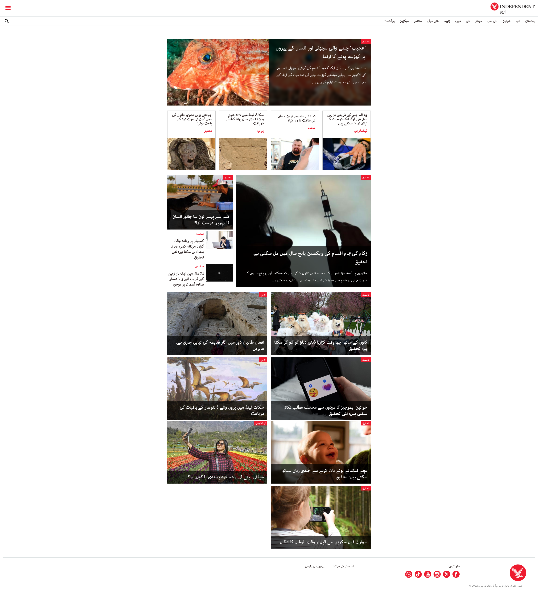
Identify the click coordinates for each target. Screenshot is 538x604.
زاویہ (447, 21)
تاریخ (263, 295)
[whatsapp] (408, 574)
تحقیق (365, 41)
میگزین (404, 21)
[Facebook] (456, 574)
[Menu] (8, 8)
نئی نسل (492, 21)
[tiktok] (418, 574)
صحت (311, 127)
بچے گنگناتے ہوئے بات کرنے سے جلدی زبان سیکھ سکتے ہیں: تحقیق (324, 474)
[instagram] (437, 574)
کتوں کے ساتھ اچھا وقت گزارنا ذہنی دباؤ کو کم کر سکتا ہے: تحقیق (320, 345)
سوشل (478, 21)
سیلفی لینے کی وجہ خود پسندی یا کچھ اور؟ (226, 477)
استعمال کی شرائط (343, 566)
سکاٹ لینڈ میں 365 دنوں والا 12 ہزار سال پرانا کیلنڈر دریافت (245, 119)
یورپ (260, 130)
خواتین (506, 21)
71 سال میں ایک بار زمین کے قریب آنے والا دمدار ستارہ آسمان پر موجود (186, 279)
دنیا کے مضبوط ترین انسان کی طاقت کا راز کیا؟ (296, 118)
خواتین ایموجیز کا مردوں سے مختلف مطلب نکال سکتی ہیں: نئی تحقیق (325, 410)
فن (468, 21)
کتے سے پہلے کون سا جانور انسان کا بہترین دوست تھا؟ (200, 220)
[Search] (6, 21)
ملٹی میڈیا (433, 21)
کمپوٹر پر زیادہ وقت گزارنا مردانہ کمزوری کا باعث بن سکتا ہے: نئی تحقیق (187, 249)
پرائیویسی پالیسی (314, 566)
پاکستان (530, 21)
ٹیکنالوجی (360, 130)
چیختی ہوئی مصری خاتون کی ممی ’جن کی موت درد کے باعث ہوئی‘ (192, 119)
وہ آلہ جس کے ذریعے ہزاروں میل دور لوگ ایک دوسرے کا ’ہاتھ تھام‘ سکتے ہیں (347, 119)
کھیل (458, 21)
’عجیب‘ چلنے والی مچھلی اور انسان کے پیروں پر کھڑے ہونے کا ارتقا (321, 52)
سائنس (418, 21)
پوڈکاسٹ (389, 21)
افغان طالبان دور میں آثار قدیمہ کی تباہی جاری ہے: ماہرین (220, 345)
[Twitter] (446, 574)
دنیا (518, 21)
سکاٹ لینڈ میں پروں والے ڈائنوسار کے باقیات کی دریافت (222, 410)
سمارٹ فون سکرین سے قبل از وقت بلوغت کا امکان (323, 542)
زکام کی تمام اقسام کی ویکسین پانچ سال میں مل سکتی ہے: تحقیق (309, 258)
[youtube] (427, 574)
